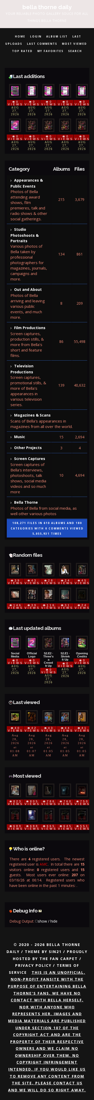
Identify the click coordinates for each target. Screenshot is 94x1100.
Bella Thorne (26, 502)
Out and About (28, 289)
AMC (44, 864)
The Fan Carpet (58, 958)
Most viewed (74, 44)
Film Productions (29, 327)
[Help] (40, 910)
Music (19, 436)
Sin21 (55, 951)
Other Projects (28, 447)
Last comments (42, 44)
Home (20, 36)
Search (75, 51)
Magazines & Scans (32, 415)
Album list (57, 36)
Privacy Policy (33, 965)
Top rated (22, 51)
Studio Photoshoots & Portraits (24, 235)
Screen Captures (29, 458)
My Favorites (50, 51)
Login (36, 36)
